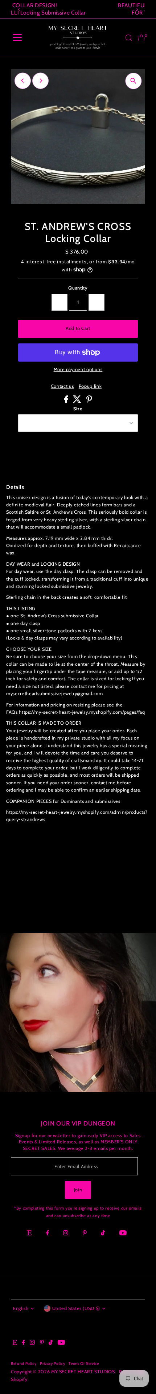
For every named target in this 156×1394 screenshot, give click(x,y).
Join (78, 1189)
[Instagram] (65, 1233)
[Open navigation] (17, 38)
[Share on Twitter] (78, 401)
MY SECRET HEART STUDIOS (83, 1371)
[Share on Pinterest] (89, 401)
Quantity (77, 288)
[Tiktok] (103, 1233)
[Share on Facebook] (67, 401)
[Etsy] (29, 1233)
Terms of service (84, 1363)
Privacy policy (52, 1363)
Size (78, 408)
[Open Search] (129, 38)
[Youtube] (123, 1233)
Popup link (90, 386)
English (20, 1308)
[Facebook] (47, 1233)
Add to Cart (78, 328)
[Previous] (19, 9)
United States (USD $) (76, 1308)
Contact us (62, 386)
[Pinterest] (85, 1233)
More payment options (78, 369)
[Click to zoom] (133, 81)
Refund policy (23, 1363)
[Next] (137, 9)
